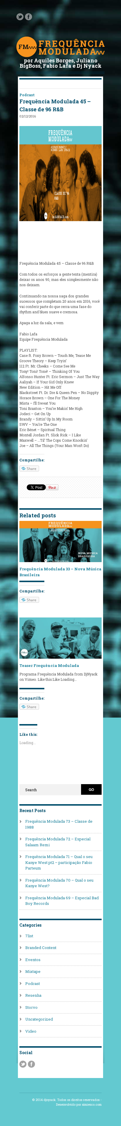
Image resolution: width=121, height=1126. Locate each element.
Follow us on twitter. (19, 16)
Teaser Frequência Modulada (49, 665)
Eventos (33, 959)
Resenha (33, 995)
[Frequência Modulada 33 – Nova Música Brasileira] (60, 560)
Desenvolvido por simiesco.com (79, 1104)
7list (29, 935)
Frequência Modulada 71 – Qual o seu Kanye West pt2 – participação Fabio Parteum (59, 862)
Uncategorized (39, 1019)
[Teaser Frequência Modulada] (60, 657)
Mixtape (33, 971)
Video (30, 1031)
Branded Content (40, 947)
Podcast (27, 94)
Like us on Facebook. (28, 16)
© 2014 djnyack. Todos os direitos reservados (66, 1100)
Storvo (31, 1007)
